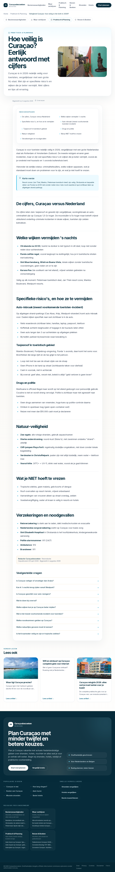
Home (6, 14)
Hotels (91, 5)
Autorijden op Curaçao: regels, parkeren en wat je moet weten (16, 847)
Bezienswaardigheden (36, 5)
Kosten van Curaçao (14, 791)
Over (78, 866)
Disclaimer (100, 866)
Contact (78, 868)
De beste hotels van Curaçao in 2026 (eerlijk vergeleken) (42, 823)
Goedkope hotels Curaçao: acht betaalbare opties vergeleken (41, 826)
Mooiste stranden (13, 795)
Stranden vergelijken (70, 787)
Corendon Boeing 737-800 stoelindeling (41, 845)
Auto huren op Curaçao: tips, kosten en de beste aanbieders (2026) (16, 842)
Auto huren (37, 791)
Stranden (82, 5)
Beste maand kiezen (70, 798)
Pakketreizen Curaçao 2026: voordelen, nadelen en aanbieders (41, 842)
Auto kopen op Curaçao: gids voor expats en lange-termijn (15, 845)
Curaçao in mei (12, 787)
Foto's (108, 866)
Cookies (91, 866)
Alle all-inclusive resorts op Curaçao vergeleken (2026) (41, 820)
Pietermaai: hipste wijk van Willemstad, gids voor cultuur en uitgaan (15, 826)
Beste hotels (38, 795)
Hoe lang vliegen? (40, 787)
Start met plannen (18, 768)
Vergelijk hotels (38, 768)
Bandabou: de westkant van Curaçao (15, 820)
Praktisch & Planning (62, 5)
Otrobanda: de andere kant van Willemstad (16, 823)
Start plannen (103, 5)
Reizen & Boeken (73, 5)
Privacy (84, 866)
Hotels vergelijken (69, 792)
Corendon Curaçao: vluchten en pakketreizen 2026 (42, 847)
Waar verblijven (52, 5)
